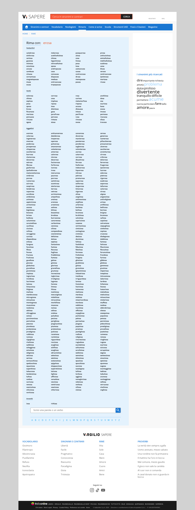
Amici (102, 470)
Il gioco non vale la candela (151, 466)
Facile (63, 449)
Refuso (25, 462)
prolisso (149, 88)
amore (143, 107)
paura (152, 108)
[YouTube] (103, 490)
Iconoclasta (28, 470)
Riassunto (66, 462)
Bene (101, 474)
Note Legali (48, 507)
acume (156, 99)
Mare (101, 457)
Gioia (63, 470)
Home (26, 27)
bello (164, 103)
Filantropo (27, 449)
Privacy (55, 507)
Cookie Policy (64, 507)
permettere (142, 100)
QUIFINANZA (139, 504)
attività (140, 84)
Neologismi (70, 27)
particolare (149, 103)
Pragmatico (66, 453)
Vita (101, 445)
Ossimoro (27, 445)
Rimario (82, 27)
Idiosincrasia (28, 453)
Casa (101, 453)
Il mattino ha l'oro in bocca (151, 457)
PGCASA (93, 504)
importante (148, 80)
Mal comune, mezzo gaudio (151, 462)
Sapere (37, 16)
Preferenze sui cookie (77, 507)
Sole (101, 449)
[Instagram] (92, 490)
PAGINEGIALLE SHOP (81, 504)
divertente (148, 91)
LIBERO (50, 504)
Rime (33, 33)
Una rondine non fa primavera (153, 453)
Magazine (152, 27)
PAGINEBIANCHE (104, 504)
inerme (140, 104)
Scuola (108, 27)
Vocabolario (57, 27)
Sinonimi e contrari (40, 27)
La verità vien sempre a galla (152, 445)
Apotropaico (28, 474)
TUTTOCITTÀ (115, 504)
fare (158, 103)
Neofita (26, 466)
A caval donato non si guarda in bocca (153, 475)
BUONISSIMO (149, 504)
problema (153, 84)
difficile (157, 95)
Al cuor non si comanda (149, 470)
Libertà (64, 445)
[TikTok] (97, 490)
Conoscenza (67, 457)
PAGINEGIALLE (67, 504)
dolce (140, 88)
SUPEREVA (159, 504)
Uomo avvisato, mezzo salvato (153, 449)
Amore (102, 462)
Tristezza (65, 474)
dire (140, 80)
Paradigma (66, 466)
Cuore (102, 466)
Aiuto (88, 507)
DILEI (123, 504)
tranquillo (144, 95)
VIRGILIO (58, 504)
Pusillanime (28, 457)
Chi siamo (39, 507)
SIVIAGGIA (130, 504)
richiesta (159, 80)
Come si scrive (95, 27)
